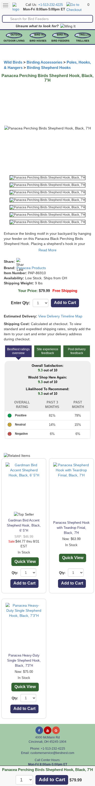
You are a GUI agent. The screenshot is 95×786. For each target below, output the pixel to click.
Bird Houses (38, 41)
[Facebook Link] (39, 730)
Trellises (82, 41)
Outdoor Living (14, 41)
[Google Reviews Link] (56, 730)
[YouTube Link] (47, 730)
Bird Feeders (60, 41)
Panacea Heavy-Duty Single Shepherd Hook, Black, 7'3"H (24, 660)
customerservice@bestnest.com (52, 753)
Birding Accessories (44, 62)
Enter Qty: (20, 303)
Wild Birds (13, 62)
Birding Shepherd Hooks (49, 68)
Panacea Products (31, 268)
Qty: (15, 573)
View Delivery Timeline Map (60, 316)
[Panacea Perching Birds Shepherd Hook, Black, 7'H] (47, 177)
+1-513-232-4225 (50, 5)
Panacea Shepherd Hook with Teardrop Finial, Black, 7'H (71, 528)
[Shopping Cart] (76, 7)
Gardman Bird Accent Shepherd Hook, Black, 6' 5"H (24, 525)
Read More (47, 250)
